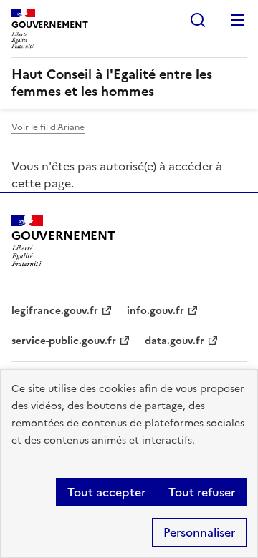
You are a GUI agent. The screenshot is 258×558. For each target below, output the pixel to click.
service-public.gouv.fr (63, 340)
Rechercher (197, 20)
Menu (238, 20)
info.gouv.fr (155, 310)
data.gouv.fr (174, 340)
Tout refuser (201, 492)
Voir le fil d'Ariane (48, 127)
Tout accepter (106, 492)
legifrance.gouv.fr (54, 310)
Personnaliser (199, 532)
